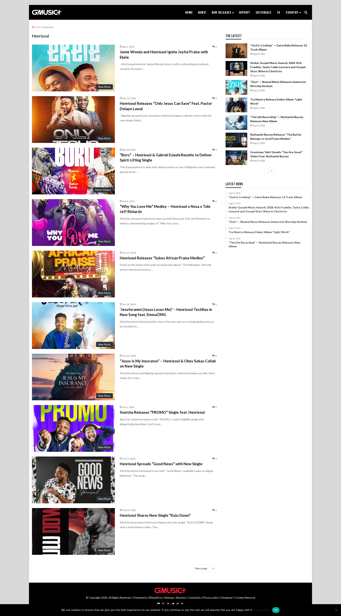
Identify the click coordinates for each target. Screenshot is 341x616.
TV (278, 12)
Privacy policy (211, 597)
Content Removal (245, 597)
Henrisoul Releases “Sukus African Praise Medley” (162, 258)
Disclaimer (227, 597)
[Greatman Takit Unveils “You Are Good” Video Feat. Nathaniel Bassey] (236, 157)
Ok (276, 609)
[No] (336, 610)
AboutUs (181, 597)
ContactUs (194, 597)
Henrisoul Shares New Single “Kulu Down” (155, 515)
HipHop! (244, 12)
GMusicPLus (155, 597)
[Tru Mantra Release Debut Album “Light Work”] (236, 105)
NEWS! (202, 12)
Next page (201, 568)
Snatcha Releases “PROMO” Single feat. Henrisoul (162, 412)
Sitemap (169, 597)
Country (292, 12)
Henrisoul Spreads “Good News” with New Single (161, 463)
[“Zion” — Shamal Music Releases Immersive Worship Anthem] (236, 87)
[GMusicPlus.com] (47, 12)
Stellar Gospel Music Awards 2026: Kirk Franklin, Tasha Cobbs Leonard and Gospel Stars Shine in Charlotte (277, 67)
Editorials (263, 12)
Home (189, 12)
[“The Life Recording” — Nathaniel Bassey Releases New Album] (236, 122)
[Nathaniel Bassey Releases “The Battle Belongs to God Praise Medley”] (236, 140)
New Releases (221, 12)
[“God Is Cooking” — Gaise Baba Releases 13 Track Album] (236, 50)
